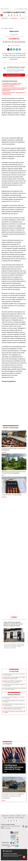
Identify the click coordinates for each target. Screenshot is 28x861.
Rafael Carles (14, 31)
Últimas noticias (14, 695)
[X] (11, 15)
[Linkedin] (17, 49)
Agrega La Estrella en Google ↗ (14, 75)
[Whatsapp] (14, 49)
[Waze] (26, 826)
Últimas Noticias (14, 18)
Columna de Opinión (15, 45)
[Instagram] (17, 15)
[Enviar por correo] (20, 49)
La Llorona (22, 18)
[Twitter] (8, 49)
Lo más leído (14, 671)
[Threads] (8, 15)
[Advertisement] (14, 557)
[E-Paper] (24, 9)
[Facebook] (14, 15)
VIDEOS (14, 617)
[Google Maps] (23, 826)
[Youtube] (20, 15)
